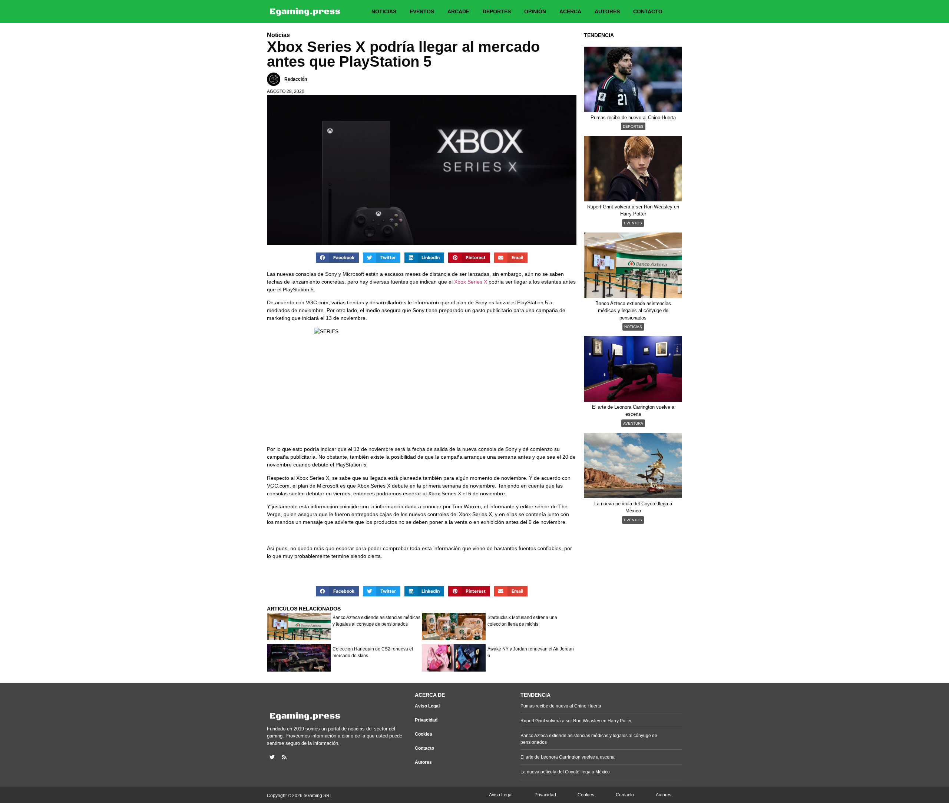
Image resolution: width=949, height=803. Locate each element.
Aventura (633, 423)
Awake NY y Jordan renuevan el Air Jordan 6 (530, 652)
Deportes (497, 11)
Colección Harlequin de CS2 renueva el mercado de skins (373, 652)
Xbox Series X (470, 282)
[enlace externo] (272, 757)
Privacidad (426, 720)
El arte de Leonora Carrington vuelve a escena (567, 757)
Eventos (422, 11)
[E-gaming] (305, 11)
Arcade (458, 11)
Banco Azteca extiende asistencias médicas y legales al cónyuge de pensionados (376, 621)
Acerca (570, 11)
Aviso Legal (427, 706)
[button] (337, 257)
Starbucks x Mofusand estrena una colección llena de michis (522, 621)
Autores (607, 11)
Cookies (423, 734)
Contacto (647, 11)
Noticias (383, 11)
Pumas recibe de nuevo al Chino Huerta (560, 706)
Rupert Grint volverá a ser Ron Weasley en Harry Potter (576, 720)
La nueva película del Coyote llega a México (565, 771)
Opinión (535, 11)
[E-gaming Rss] (284, 757)
